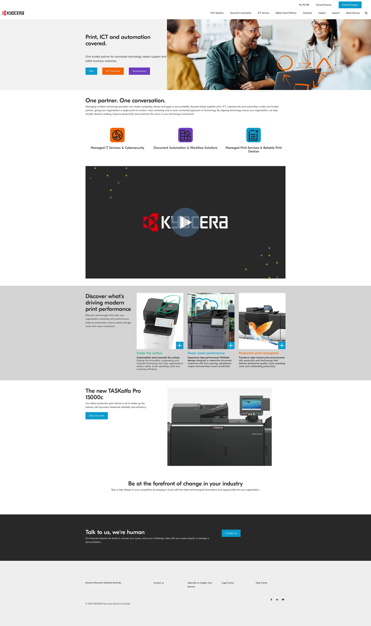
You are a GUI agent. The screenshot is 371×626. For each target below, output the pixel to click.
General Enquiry (323, 5)
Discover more (96, 415)
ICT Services (113, 71)
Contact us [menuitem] (159, 583)
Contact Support (350, 4)
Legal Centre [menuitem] (228, 583)
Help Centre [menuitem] (261, 583)
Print (91, 71)
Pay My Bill (304, 5)
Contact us (231, 533)
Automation (139, 71)
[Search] (366, 13)
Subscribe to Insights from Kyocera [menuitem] (200, 585)
